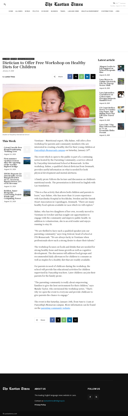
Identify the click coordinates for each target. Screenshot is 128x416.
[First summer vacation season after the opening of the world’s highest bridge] (27, 160)
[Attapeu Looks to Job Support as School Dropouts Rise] (121, 68)
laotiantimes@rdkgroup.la (54, 401)
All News (6, 59)
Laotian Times (10, 77)
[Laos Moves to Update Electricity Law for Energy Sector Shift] (121, 81)
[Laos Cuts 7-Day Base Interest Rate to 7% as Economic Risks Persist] (121, 126)
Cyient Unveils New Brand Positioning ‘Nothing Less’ (13, 149)
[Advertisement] (64, 32)
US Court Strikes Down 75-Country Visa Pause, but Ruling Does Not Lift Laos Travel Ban (107, 112)
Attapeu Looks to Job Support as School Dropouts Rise (107, 69)
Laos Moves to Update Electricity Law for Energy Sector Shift (107, 82)
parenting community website (55, 308)
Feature (13, 59)
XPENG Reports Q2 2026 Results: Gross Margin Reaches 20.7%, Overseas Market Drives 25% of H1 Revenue (13, 178)
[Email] (93, 76)
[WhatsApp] (81, 76)
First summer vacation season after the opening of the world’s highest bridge (12, 162)
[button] (4, 4)
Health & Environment (26, 59)
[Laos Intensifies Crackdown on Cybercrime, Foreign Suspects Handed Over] (121, 94)
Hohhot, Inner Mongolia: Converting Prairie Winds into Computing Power (13, 194)
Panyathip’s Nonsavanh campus (49, 150)
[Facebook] (70, 76)
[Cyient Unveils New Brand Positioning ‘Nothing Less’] (27, 149)
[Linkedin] (87, 76)
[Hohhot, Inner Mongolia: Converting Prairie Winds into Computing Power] (27, 192)
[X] (75, 76)
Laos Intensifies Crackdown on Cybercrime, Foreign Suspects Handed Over (107, 96)
